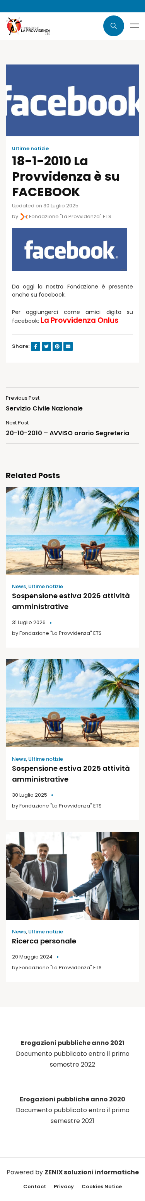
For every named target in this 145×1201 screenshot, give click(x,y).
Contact (34, 1186)
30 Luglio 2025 (29, 795)
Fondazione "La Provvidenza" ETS (69, 216)
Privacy (64, 1186)
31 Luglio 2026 (29, 622)
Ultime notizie (30, 149)
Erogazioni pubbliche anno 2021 (73, 1042)
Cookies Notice (102, 1186)
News (19, 586)
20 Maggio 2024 (32, 956)
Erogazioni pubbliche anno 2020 (72, 1099)
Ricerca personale (44, 941)
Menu (134, 25)
